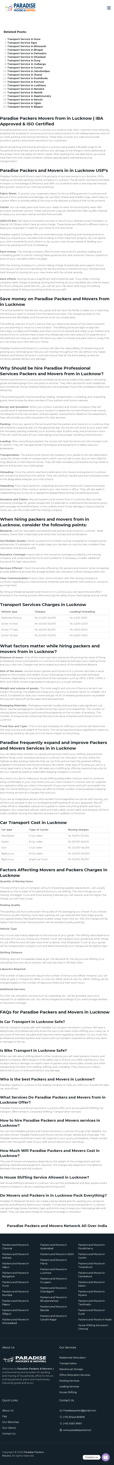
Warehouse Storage (71, 1369)
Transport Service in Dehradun (27, 53)
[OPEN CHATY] (106, 1457)
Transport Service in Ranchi (25, 99)
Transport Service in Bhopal (25, 49)
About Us (7, 1410)
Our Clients (9, 1427)
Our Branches (10, 1422)
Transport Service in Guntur (25, 67)
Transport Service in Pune (24, 39)
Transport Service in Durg (23, 60)
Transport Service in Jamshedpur (28, 71)
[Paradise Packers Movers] (20, 7)
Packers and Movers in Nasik (95, 1319)
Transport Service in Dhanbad (26, 57)
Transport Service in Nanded (25, 89)
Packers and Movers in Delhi (57, 1254)
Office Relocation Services (74, 1375)
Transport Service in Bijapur (25, 106)
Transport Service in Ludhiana (26, 85)
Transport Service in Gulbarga (26, 64)
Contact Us (8, 1433)
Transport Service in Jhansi (24, 74)
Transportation (68, 1363)
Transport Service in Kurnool (25, 81)
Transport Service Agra (22, 42)
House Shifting (68, 1392)
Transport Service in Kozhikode (27, 78)
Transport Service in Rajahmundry (29, 96)
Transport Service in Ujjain (24, 103)
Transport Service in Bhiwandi (26, 46)
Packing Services (69, 1380)
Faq (4, 1416)
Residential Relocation (72, 1357)
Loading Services (69, 1386)
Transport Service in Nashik (24, 92)
